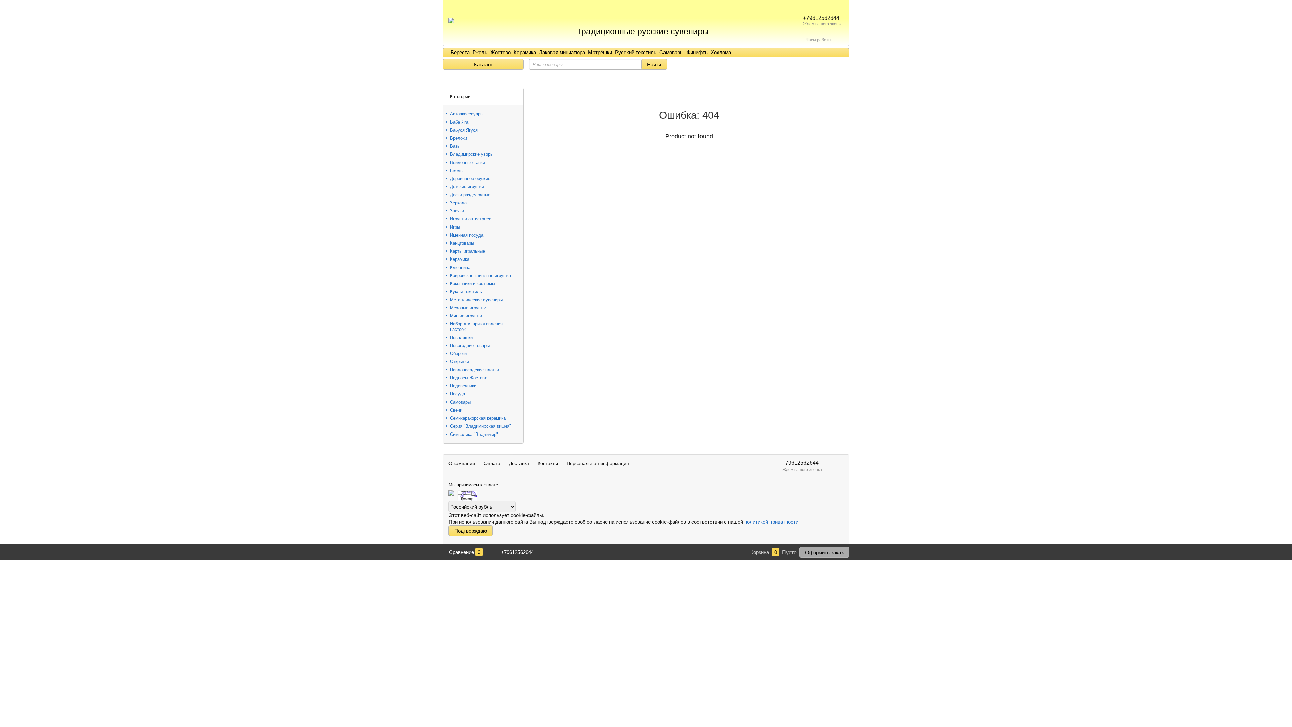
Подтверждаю (470, 531)
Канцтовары (462, 243)
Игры (455, 227)
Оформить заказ (824, 552)
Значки (457, 210)
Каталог (483, 64)
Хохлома (721, 52)
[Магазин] (445, 79)
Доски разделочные (470, 194)
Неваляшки (461, 337)
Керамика (525, 52)
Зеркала (458, 202)
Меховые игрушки (468, 307)
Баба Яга (459, 122)
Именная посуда (466, 235)
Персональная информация (598, 463)
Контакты (548, 463)
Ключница (460, 267)
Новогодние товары (470, 345)
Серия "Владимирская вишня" (480, 426)
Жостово (500, 52)
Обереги (458, 353)
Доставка (519, 463)
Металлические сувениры (476, 299)
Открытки (459, 361)
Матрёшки (600, 52)
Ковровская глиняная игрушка (480, 275)
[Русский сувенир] (451, 17)
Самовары (671, 52)
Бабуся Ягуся (464, 130)
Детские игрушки (467, 186)
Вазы (455, 146)
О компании (461, 463)
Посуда (457, 393)
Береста (460, 52)
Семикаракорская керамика (478, 418)
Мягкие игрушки (466, 315)
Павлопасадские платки (474, 369)
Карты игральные (467, 251)
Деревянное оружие (470, 178)
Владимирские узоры (471, 154)
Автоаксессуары (466, 113)
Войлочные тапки (467, 162)
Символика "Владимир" (474, 434)
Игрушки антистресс (470, 218)
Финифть (697, 52)
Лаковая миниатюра (562, 52)
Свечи (456, 410)
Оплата (492, 463)
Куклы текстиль (466, 291)
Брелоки (458, 138)
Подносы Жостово (468, 377)
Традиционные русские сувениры (643, 31)
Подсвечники (463, 385)
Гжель (480, 52)
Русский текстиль (635, 52)
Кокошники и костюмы (472, 283)
